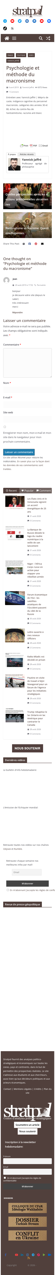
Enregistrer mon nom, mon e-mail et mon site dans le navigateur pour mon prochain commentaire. (27, 437)
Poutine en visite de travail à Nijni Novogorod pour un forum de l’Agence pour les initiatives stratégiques (37, 685)
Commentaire (12, 344)
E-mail (7, 397)
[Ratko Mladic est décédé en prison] (15, 660)
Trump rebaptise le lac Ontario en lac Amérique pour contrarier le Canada (37, 718)
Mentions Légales (23, 1088)
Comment (45, 490)
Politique (21, 55)
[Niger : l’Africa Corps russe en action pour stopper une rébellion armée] (15, 567)
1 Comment (14, 92)
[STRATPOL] (7, 38)
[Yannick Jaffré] (14, 160)
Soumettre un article (27, 1125)
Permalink (41, 285)
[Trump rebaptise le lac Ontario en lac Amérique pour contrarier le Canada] (15, 715)
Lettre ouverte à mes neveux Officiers (35, 635)
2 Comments (35, 647)
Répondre (17, 312)
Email (5, 1167)
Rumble (18, 848)
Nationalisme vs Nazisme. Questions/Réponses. (27, 228)
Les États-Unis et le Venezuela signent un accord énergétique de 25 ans (37, 505)
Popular (29, 490)
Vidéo (31, 55)
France (10, 55)
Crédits (37, 1088)
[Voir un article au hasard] (48, 38)
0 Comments (35, 520)
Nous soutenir (27, 1131)
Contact (7, 1088)
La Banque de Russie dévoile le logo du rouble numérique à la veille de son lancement (35, 537)
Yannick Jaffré (13, 61)
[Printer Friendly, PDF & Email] (34, 145)
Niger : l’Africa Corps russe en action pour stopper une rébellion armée (35, 570)
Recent (13, 490)
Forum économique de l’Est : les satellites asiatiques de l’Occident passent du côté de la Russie (37, 604)
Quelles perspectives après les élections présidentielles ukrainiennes (27, 196)
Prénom (7, 1156)
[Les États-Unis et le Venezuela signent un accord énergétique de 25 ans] (15, 502)
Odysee (7, 848)
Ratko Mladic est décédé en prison (36, 658)
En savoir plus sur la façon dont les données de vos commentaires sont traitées (26, 465)
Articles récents (27, 154)
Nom (7, 383)
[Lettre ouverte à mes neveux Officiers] (15, 635)
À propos (12, 154)
